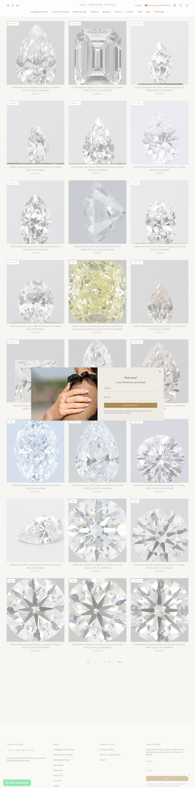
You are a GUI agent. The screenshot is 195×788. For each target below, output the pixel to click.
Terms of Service (119, 413)
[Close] (160, 371)
